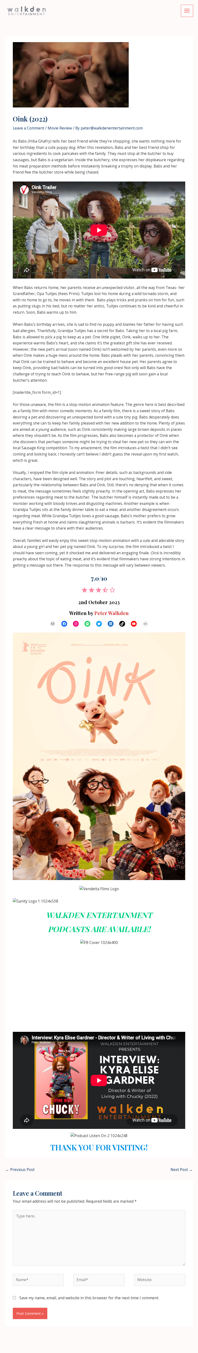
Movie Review (60, 128)
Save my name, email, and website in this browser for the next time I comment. (89, 1297)
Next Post (181, 1169)
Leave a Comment (28, 128)
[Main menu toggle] (187, 11)
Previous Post (20, 1169)
